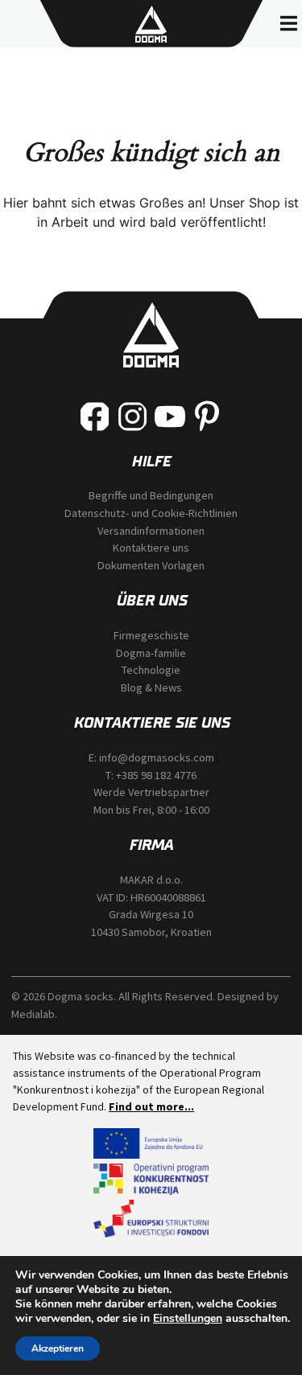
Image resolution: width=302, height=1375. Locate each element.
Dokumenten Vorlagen (151, 565)
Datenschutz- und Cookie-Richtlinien (151, 513)
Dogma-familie (151, 653)
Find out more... (151, 1106)
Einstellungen (187, 1318)
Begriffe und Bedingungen (151, 495)
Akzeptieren (57, 1348)
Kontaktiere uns (151, 547)
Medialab (33, 1014)
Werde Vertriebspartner (151, 792)
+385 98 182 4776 (156, 775)
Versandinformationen (151, 530)
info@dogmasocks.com (156, 757)
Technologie (151, 670)
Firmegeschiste (151, 635)
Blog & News (151, 687)
